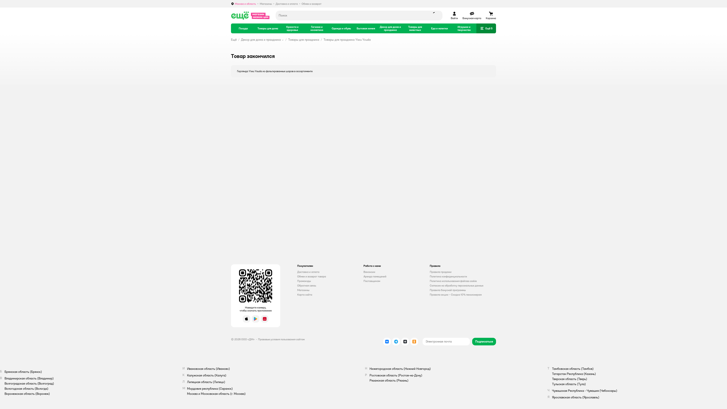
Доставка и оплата (308, 271)
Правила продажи (441, 271)
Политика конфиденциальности (448, 276)
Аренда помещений (375, 276)
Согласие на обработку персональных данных (456, 285)
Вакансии (369, 271)
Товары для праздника (303, 39)
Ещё (234, 39)
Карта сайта (304, 294)
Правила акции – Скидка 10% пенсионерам (456, 294)
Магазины (303, 290)
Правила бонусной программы (448, 290)
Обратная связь (306, 285)
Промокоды (304, 281)
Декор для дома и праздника (261, 39)
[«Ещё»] (250, 15)
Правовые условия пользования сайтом (281, 339)
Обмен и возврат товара (311, 276)
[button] (486, 28)
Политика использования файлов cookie (453, 281)
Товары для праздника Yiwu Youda (347, 39)
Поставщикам (372, 281)
